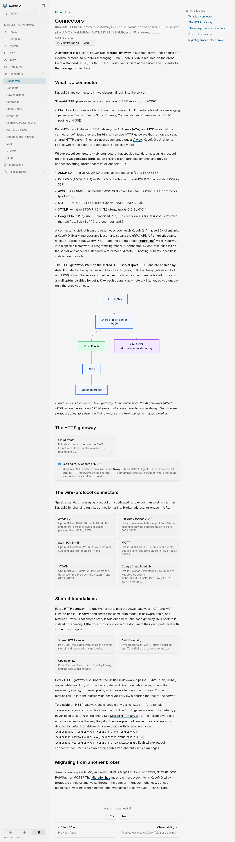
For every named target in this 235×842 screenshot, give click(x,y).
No (124, 816)
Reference (12, 101)
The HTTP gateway (75, 427)
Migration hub (100, 777)
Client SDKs (16, 66)
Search (26, 14)
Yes (111, 816)
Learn (12, 52)
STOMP (11, 150)
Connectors (16, 73)
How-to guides (15, 94)
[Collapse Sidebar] (43, 5)
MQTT (10, 143)
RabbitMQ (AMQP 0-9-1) (21, 122)
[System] (39, 832)
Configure (15, 38)
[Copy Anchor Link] (100, 82)
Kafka (9, 157)
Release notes (17, 171)
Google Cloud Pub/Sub (20, 136)
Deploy (13, 31)
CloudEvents (14, 108)
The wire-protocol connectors (86, 492)
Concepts (12, 87)
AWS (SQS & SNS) (17, 129)
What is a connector (76, 82)
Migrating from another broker (87, 762)
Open (87, 42)
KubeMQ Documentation (19, 24)
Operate (14, 45)
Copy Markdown (70, 42)
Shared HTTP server (124, 716)
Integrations (16, 164)
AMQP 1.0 (12, 115)
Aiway (12, 59)
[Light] (10, 832)
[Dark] (24, 832)
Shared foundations (76, 598)
